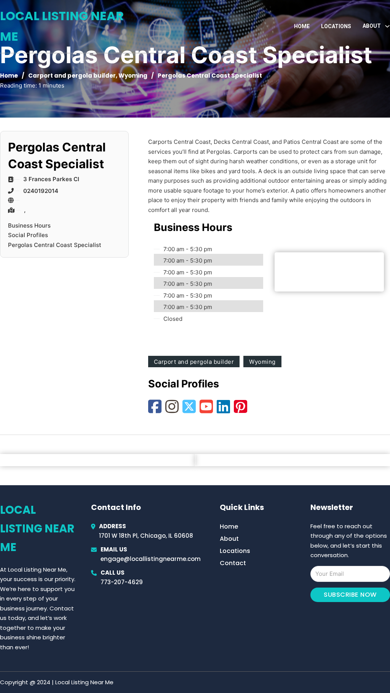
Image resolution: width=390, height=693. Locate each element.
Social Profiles (28, 235)
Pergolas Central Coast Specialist (54, 245)
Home (302, 26)
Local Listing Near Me (62, 26)
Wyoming (132, 76)
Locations (336, 26)
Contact (233, 563)
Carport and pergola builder (72, 76)
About (229, 538)
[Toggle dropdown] (387, 26)
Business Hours (29, 225)
